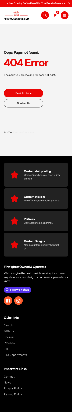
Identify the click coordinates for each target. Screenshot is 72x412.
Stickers (9, 337)
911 (6, 349)
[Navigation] (65, 15)
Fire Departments (15, 355)
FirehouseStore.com (23, 132)
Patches (9, 343)
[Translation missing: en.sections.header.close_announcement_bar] (69, 3)
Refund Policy (13, 394)
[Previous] (8, 3)
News (7, 382)
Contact (9, 376)
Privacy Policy (13, 388)
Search (8, 325)
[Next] (64, 3)
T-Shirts (9, 331)
